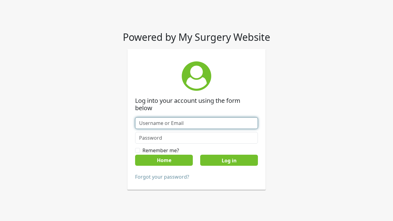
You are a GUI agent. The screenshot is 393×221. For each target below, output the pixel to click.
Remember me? (160, 150)
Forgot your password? (162, 176)
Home (164, 160)
